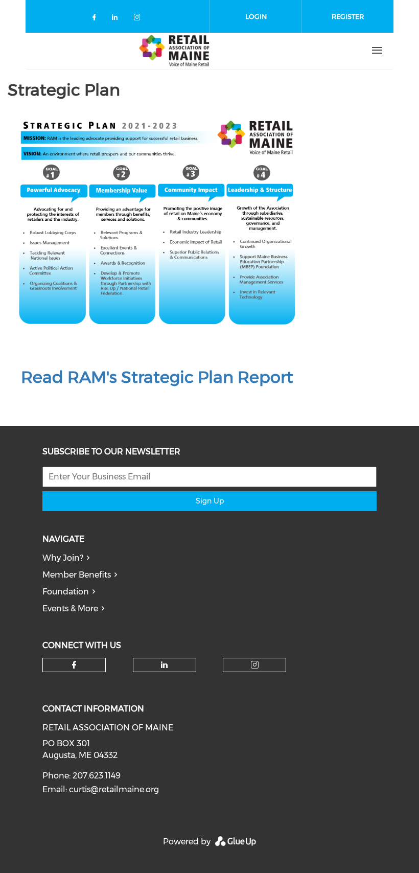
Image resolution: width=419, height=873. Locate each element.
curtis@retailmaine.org (114, 789)
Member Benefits (76, 575)
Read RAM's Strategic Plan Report (157, 377)
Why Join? (62, 558)
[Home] (174, 50)
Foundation (65, 591)
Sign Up (210, 501)
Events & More (70, 608)
